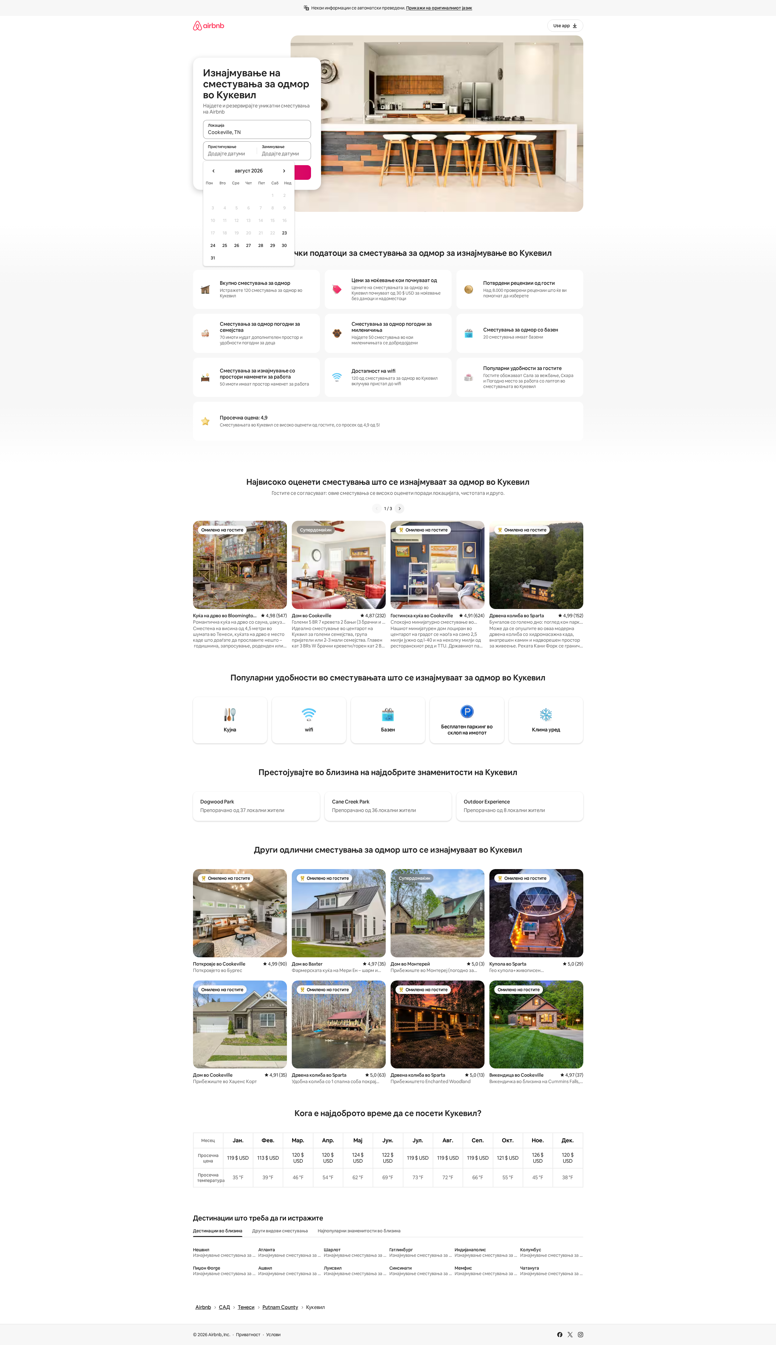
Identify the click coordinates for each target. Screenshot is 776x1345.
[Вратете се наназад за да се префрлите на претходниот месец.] (214, 171)
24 (212, 245)
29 (272, 245)
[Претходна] (377, 508)
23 (284, 233)
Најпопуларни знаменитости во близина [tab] (359, 1231)
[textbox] (230, 153)
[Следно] (399, 508)
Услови (273, 1334)
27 (248, 245)
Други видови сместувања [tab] (280, 1231)
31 (213, 258)
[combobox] (257, 132)
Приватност (248, 1334)
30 (284, 245)
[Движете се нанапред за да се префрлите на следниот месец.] (284, 171)
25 (224, 245)
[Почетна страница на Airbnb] (208, 25)
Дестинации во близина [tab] (217, 1231)
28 (260, 245)
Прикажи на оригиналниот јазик (439, 8)
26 (236, 245)
